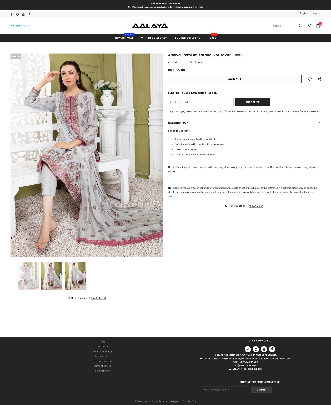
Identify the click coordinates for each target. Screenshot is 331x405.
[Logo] (150, 25)
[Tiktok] (30, 14)
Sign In (316, 13)
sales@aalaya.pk (20, 25)
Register (304, 13)
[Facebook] (13, 14)
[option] (87, 155)
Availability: (174, 62)
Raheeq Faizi (190, 401)
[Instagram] (18, 14)
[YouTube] (24, 14)
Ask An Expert (98, 298)
